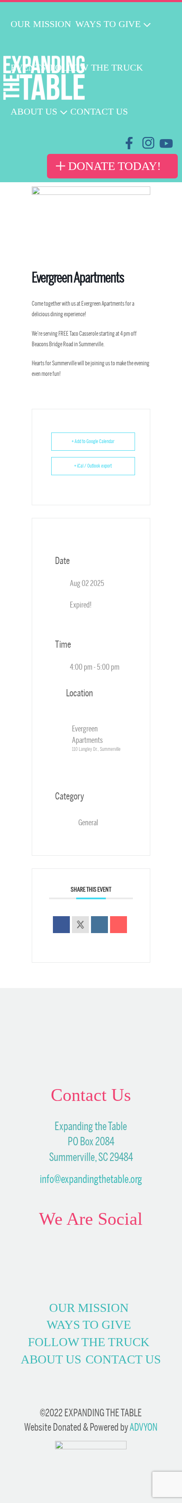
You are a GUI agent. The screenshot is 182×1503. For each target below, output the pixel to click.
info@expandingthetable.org (91, 1178)
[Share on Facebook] (61, 924)
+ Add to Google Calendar (93, 441)
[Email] (118, 924)
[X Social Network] (80, 924)
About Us (51, 1359)
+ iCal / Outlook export (93, 466)
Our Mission (89, 1307)
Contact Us (123, 1359)
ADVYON (143, 1427)
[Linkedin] (99, 924)
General (88, 822)
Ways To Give (89, 1324)
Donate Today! (114, 165)
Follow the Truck (88, 1342)
